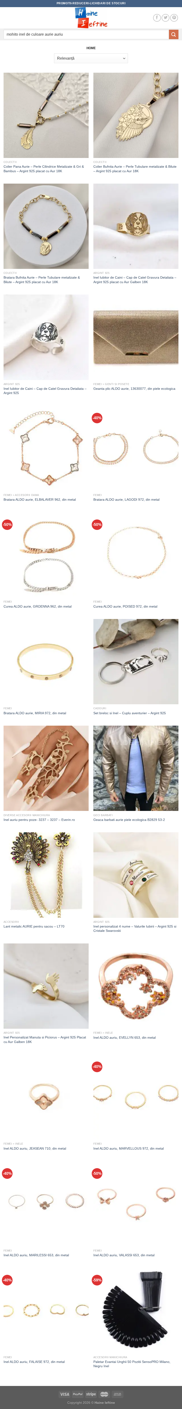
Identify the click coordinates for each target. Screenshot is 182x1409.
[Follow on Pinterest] (174, 18)
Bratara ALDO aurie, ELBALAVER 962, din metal (40, 499)
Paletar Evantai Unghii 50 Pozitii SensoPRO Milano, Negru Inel (131, 1364)
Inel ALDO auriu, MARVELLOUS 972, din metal (128, 1148)
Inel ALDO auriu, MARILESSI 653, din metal (36, 1255)
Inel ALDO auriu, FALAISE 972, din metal (34, 1362)
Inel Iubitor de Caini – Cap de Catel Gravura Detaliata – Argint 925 (45, 391)
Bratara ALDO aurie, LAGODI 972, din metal (126, 499)
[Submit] (173, 34)
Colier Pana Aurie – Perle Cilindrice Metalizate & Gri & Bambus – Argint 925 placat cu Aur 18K (44, 169)
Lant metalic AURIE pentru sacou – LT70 (34, 926)
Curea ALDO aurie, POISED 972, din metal (125, 606)
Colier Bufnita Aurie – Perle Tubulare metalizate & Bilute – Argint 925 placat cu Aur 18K (135, 169)
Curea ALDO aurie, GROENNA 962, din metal (38, 606)
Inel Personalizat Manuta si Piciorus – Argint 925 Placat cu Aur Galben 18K (45, 1039)
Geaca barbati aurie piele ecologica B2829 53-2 (129, 820)
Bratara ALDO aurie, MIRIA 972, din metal (35, 713)
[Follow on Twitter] (165, 18)
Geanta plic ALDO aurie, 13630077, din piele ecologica (134, 388)
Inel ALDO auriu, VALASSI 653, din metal (124, 1255)
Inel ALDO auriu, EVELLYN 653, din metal (124, 1037)
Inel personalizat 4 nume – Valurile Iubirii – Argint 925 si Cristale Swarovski (134, 928)
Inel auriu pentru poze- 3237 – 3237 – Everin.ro (39, 820)
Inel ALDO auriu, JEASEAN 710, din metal (35, 1148)
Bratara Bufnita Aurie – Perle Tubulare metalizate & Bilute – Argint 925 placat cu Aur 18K (42, 280)
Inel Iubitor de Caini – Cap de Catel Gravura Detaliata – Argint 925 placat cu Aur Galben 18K (134, 280)
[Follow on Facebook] (157, 18)
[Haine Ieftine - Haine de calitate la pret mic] (91, 18)
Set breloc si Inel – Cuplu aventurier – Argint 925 (129, 713)
